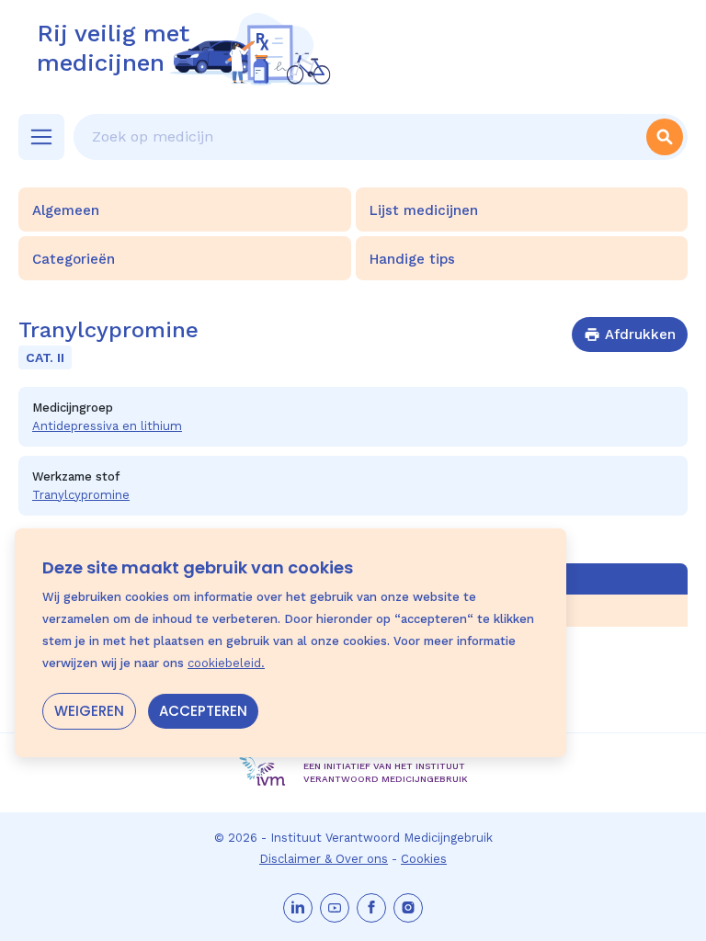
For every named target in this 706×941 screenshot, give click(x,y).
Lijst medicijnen (424, 210)
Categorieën (73, 259)
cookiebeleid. (226, 663)
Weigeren (89, 710)
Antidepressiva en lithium (107, 426)
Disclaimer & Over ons (323, 859)
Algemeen (65, 210)
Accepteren (203, 710)
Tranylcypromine (81, 495)
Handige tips (412, 259)
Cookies (424, 859)
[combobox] (358, 137)
